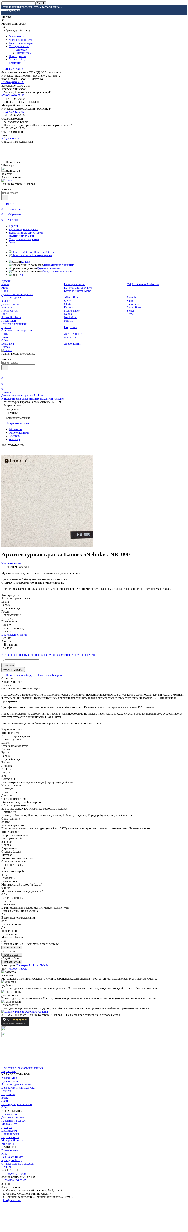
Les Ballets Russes (7, 345)
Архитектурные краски (23, 229)
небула (23, 968)
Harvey (68, 307)
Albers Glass (8, 320)
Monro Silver (71, 310)
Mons (4, 287)
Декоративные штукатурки (26, 232)
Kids (4, 1153)
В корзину (8, 665)
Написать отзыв (12, 947)
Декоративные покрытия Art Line (22, 395)
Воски (5, 333)
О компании (16, 36)
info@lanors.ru (10, 138)
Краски (13, 226)
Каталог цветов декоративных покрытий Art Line (32, 398)
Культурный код (11, 1160)
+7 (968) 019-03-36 (12, 95)
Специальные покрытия (24, 239)
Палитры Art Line (27, 965)
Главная (6, 392)
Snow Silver (134, 307)
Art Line (6, 1166)
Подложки (70, 327)
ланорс (13, 968)
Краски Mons (9, 1077)
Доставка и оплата (20, 39)
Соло (4, 290)
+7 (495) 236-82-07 (12, 111)
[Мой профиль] (3, 373)
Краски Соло (9, 1081)
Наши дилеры (17, 56)
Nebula (68, 314)
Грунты (6, 327)
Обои (12, 242)
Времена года (10, 1150)
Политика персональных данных (22, 1067)
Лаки (4, 337)
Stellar (130, 310)
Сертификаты (10, 1137)
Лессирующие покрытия (73, 335)
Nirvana (68, 320)
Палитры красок (74, 284)
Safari (130, 300)
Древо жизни (72, 343)
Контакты (15, 62)
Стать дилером (10, 10)
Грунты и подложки (21, 235)
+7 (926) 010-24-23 (12, 82)
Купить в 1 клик (11, 669)
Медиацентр (9, 1123)
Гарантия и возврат (21, 43)
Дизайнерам (23, 52)
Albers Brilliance (11, 317)
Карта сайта (8, 1071)
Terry (130, 314)
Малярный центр (19, 59)
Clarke (68, 304)
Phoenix (131, 297)
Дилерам (21, 49)
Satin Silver (133, 304)
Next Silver (70, 317)
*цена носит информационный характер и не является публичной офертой (48, 654)
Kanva (5, 284)
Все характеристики (14, 634)
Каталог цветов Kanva (78, 287)
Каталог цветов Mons (77, 290)
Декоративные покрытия (58, 264)
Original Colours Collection (143, 284)
